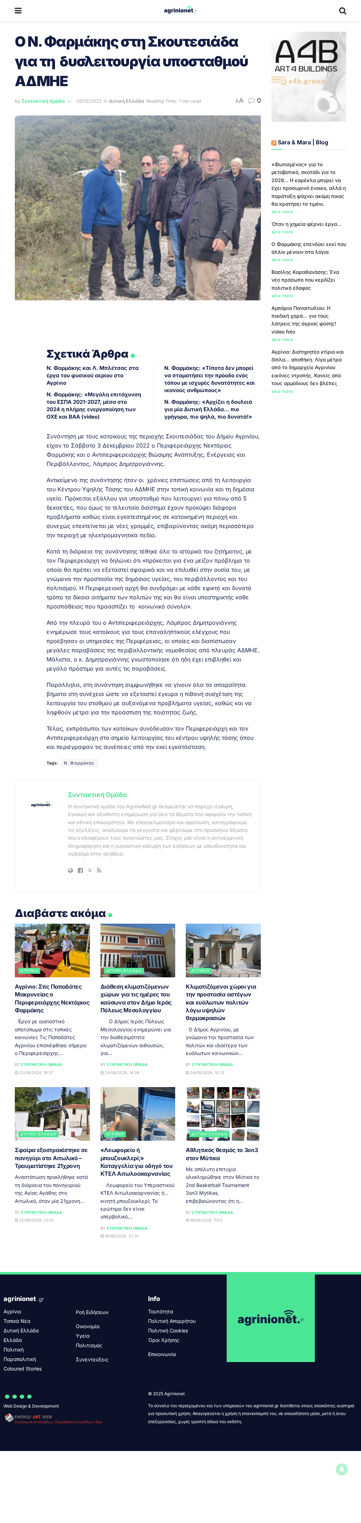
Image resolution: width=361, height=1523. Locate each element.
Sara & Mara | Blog (303, 142)
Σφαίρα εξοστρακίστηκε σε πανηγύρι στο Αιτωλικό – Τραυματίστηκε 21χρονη (51, 1157)
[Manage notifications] (342, 1469)
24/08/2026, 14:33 (207, 1072)
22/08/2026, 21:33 (36, 1220)
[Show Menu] (18, 10)
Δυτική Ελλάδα (126, 101)
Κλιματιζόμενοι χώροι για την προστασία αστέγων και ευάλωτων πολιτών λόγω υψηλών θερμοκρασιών (221, 1002)
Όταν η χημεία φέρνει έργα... (306, 224)
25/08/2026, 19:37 (35, 1072)
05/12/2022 (89, 101)
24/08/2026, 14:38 (121, 1072)
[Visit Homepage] (180, 11)
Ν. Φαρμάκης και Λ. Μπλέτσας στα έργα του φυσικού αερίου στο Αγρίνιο (93, 375)
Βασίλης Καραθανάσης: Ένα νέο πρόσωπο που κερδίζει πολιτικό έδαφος (305, 280)
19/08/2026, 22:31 (121, 1236)
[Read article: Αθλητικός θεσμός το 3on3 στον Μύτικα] (223, 1114)
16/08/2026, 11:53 (205, 1220)
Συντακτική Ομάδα (43, 101)
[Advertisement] (309, 515)
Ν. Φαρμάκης (79, 763)
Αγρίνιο (29, 970)
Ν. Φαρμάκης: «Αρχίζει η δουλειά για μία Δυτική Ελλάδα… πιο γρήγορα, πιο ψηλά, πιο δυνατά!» (208, 409)
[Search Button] (342, 10)
